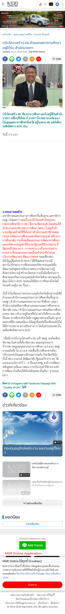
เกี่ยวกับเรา (43, 602)
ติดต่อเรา (55, 602)
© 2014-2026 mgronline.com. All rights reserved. (32, 606)
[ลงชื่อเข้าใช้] (57, 4)
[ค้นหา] (45, 4)
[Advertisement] (32, 173)
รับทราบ (32, 585)
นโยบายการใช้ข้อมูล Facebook (20, 602)
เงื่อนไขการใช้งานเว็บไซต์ (28, 573)
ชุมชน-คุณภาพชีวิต (23, 34)
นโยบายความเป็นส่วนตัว (22, 594)
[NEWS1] (51, 4)
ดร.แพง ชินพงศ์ (41, 34)
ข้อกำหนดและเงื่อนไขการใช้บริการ (32, 598)
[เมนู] (3, 4)
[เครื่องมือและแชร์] (63, 4)
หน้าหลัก (6, 34)
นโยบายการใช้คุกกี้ (45, 594)
